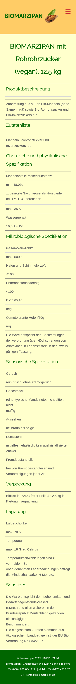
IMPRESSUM (51, 658)
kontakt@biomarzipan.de (40, 674)
